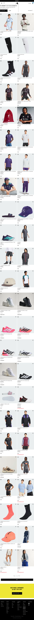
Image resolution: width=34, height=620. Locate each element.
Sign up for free (16, 593)
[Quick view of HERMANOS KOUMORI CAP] (0, 271)
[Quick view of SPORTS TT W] (18, 526)
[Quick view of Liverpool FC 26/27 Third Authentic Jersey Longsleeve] (18, 84)
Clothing (2, 604)
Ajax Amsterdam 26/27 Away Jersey (5, 496)
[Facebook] (28, 603)
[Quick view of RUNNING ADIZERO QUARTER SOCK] (0, 60)
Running (7, 603)
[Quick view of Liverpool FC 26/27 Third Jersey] (0, 84)
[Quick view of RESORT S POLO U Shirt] (18, 479)
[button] (15, 14)
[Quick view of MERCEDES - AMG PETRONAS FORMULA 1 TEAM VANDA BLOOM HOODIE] (18, 154)
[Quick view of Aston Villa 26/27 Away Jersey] (0, 433)
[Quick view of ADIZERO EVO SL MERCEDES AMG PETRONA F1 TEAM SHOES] (0, 225)
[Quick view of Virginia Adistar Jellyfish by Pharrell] (0, 457)
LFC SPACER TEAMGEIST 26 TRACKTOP (23, 265)
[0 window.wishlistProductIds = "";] (4, 3)
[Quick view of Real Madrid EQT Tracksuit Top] (18, 410)
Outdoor (7, 611)
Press (18, 608)
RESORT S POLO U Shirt (21, 496)
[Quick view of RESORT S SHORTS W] (0, 550)
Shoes (1, 603)
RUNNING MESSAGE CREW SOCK (5, 521)
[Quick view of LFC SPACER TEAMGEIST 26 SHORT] (0, 248)
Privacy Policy (12, 616)
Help (23, 603)
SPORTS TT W (19, 543)
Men (12, 603)
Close (10, 10)
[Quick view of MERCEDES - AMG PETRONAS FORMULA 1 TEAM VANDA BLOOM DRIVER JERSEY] (0, 130)
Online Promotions (25, 611)
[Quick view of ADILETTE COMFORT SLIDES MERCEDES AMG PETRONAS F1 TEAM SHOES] (0, 201)
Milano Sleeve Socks (3, 54)
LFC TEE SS (19, 242)
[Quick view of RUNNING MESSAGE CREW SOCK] (0, 504)
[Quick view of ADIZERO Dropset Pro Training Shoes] (0, 316)
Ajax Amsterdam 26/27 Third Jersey (5, 31)
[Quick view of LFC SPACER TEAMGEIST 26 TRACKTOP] (18, 248)
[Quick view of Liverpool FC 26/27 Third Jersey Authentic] (18, 107)
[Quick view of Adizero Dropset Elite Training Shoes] (0, 340)
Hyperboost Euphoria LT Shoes (5, 310)
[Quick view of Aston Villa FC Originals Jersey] (18, 433)
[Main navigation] (2, 3)
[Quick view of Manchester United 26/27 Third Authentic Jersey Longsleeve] (18, 14)
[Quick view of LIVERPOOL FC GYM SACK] (0, 107)
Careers (18, 605)
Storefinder (24, 614)
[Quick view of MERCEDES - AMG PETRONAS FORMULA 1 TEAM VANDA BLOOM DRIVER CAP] (18, 201)
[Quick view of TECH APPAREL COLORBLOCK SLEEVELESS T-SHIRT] (18, 60)
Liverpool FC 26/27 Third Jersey (5, 101)
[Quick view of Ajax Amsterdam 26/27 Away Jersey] (0, 479)
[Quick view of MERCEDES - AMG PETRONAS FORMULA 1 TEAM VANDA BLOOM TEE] (18, 130)
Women (13, 604)
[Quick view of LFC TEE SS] (18, 225)
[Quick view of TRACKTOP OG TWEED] (18, 550)
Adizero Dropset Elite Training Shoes (6, 357)
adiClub (18, 609)
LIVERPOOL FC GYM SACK (4, 124)
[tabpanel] (17, 297)
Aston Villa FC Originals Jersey (23, 450)
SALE (12, 607)
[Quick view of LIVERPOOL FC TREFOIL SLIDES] (0, 387)
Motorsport (7, 607)
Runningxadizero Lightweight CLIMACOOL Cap (7, 543)
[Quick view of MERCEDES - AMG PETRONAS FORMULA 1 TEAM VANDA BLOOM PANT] (18, 178)
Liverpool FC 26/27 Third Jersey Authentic (24, 124)
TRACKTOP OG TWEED (21, 567)
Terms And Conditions (18, 616)
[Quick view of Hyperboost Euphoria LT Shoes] (0, 293)
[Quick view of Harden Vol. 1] (18, 387)
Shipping (24, 604)
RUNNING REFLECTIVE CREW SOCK (22, 521)
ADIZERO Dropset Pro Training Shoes (23, 357)
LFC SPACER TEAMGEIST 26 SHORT (5, 265)
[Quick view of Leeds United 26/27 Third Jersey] (18, 457)
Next (17, 579)
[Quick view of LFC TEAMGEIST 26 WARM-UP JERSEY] (18, 271)
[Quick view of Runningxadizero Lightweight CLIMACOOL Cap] (0, 526)
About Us (18, 604)
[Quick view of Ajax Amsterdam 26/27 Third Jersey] (0, 14)
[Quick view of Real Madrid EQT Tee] (0, 410)
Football (7, 604)
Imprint (22, 616)
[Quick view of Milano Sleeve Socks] (0, 37)
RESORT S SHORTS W (3, 567)
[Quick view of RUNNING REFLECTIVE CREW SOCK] (18, 504)
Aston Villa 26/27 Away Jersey (5, 450)
